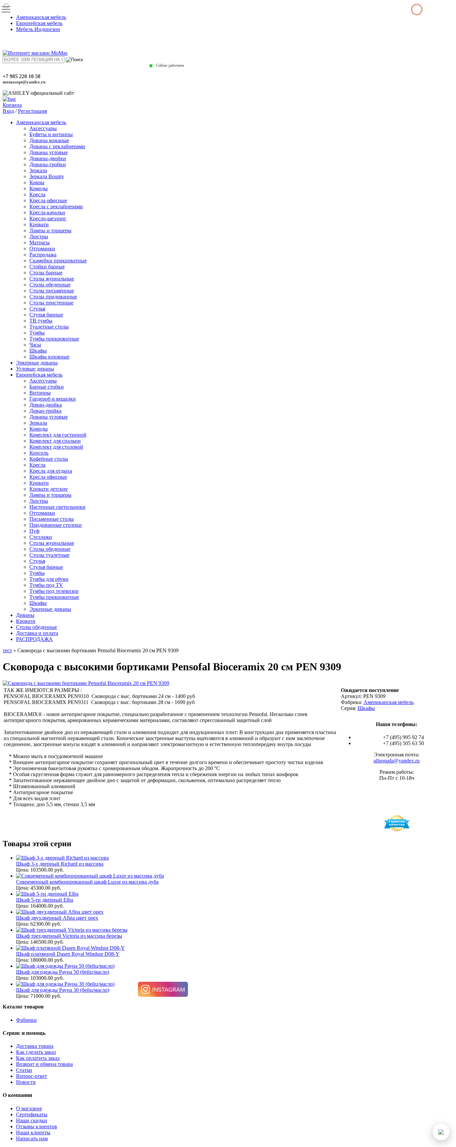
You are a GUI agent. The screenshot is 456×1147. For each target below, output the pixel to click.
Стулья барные (46, 314)
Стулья (37, 308)
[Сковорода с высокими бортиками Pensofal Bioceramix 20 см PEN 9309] (86, 683)
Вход (8, 111)
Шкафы (38, 351)
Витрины (40, 393)
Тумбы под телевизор (53, 591)
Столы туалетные (49, 555)
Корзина (12, 105)
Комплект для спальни (55, 441)
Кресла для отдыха (50, 471)
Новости (26, 1082)
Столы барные (45, 272)
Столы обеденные (49, 284)
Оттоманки (42, 248)
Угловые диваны (35, 369)
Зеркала (38, 170)
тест (7, 650)
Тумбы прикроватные (54, 338)
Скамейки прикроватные (58, 260)
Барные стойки (46, 387)
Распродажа (42, 254)
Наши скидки (31, 1120)
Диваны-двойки (47, 158)
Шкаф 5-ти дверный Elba (44, 900)
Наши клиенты (33, 1132)
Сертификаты (31, 1114)
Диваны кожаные (49, 140)
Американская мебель (41, 17)
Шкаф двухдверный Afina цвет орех (57, 918)
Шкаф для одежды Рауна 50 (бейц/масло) (62, 972)
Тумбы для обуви (48, 579)
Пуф (34, 531)
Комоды (38, 188)
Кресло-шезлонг (47, 218)
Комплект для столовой (56, 447)
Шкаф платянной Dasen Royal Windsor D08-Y (68, 954)
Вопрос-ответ (31, 1076)
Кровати (39, 224)
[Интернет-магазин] (35, 53)
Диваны (25, 615)
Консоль (38, 453)
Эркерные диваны (37, 363)
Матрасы (39, 242)
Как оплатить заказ (37, 1058)
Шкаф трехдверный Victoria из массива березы (69, 936)
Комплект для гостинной (57, 435)
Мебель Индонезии (38, 29)
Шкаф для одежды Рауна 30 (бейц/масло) (62, 990)
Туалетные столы (49, 326)
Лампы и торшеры (50, 230)
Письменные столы (51, 519)
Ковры (36, 182)
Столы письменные (51, 290)
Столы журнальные (51, 278)
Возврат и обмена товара (44, 1064)
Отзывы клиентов (36, 1126)
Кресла (37, 194)
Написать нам (32, 1138)
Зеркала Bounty (46, 176)
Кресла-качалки (47, 212)
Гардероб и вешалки (52, 399)
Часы (35, 345)
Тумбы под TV (46, 585)
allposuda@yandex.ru (397, 760)
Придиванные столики (55, 525)
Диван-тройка (45, 411)
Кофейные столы (48, 459)
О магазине (29, 1108)
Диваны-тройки (47, 164)
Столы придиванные (53, 296)
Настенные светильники (57, 507)
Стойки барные (47, 266)
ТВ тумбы (40, 320)
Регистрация (32, 111)
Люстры (38, 236)
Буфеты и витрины (51, 134)
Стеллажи (40, 537)
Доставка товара (34, 1046)
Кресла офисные (48, 200)
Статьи (24, 1070)
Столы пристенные (51, 302)
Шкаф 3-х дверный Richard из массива (59, 864)
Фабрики (26, 1020)
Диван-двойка (45, 405)
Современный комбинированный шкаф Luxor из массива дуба (87, 882)
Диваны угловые (48, 152)
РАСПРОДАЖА (34, 639)
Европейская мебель (39, 23)
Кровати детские (48, 489)
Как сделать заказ (36, 1052)
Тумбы (37, 332)
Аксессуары (43, 128)
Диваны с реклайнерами (57, 146)
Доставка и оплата (37, 633)
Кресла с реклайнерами (56, 206)
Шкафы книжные (49, 357)
